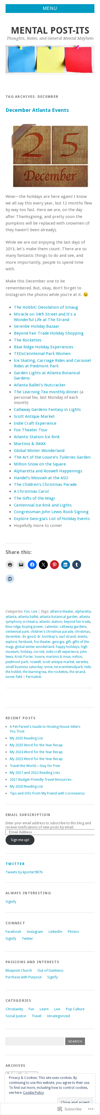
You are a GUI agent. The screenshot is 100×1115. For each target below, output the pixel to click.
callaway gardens (73, 627)
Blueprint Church (19, 970)
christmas (82, 632)
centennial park (17, 632)
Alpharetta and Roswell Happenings (48, 470)
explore (11, 642)
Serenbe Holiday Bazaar (36, 326)
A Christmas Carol (31, 491)
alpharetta (83, 611)
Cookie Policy (33, 1093)
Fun (27, 611)
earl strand (67, 637)
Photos (73, 932)
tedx (87, 667)
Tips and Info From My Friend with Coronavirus (47, 793)
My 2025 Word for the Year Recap (36, 745)
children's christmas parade (52, 632)
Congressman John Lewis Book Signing (51, 511)
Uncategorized (58, 1016)
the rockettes (58, 672)
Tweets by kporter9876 (24, 872)
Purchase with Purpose (24, 977)
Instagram (35, 932)
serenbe (82, 662)
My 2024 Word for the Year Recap (36, 752)
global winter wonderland (34, 647)
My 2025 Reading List (26, 738)
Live (34, 611)
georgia (58, 642)
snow (48, 667)
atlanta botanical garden (59, 617)
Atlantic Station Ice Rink (37, 436)
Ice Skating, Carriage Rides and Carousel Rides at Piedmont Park (52, 363)
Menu (50, 8)
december (13, 637)
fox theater (42, 642)
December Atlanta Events (37, 110)
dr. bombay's (47, 637)
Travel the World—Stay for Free (35, 766)
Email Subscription (28, 815)
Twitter (15, 864)
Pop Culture (75, 1009)
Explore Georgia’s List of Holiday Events (52, 518)
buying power (32, 627)
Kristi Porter (24, 657)
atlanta (11, 617)
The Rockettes (27, 340)
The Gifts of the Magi (34, 498)
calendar (51, 627)
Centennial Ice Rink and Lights (43, 505)
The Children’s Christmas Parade (45, 484)
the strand (77, 672)
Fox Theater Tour (31, 429)
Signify (11, 901)
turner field (14, 677)
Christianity (14, 1009)
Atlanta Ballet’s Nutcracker (40, 385)
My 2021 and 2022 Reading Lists (35, 773)
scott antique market (58, 662)
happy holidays (67, 647)
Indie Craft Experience (35, 423)
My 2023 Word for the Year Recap (36, 759)
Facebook (13, 932)
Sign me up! (20, 840)
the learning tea (34, 672)
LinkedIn (55, 932)
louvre (39, 657)
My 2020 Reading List (26, 786)
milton (77, 657)
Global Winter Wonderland (39, 450)
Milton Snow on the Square (40, 464)
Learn (44, 1009)
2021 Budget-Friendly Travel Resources (40, 779)
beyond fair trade (77, 622)
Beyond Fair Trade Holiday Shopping (49, 333)
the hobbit (13, 672)
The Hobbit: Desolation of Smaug (46, 307)
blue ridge (13, 627)
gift (68, 642)
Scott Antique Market (34, 416)
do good (29, 637)
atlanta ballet (28, 617)
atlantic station (50, 622)
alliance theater (61, 611)
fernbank (25, 642)
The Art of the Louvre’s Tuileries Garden (52, 457)
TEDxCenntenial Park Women (42, 353)
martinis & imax (58, 657)
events (82, 637)
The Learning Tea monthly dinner (46, 391)
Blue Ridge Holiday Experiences (43, 346)
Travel (36, 1016)
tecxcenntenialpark (68, 667)
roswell (35, 662)
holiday (26, 652)
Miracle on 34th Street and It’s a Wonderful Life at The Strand (45, 317)
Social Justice (16, 1016)
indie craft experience (62, 652)
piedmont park (17, 662)
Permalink (33, 677)
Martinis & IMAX (30, 443)
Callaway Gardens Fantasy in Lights (47, 409)
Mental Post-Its (50, 30)
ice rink (39, 652)
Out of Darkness (50, 970)
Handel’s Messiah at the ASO (41, 477)
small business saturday (24, 667)
